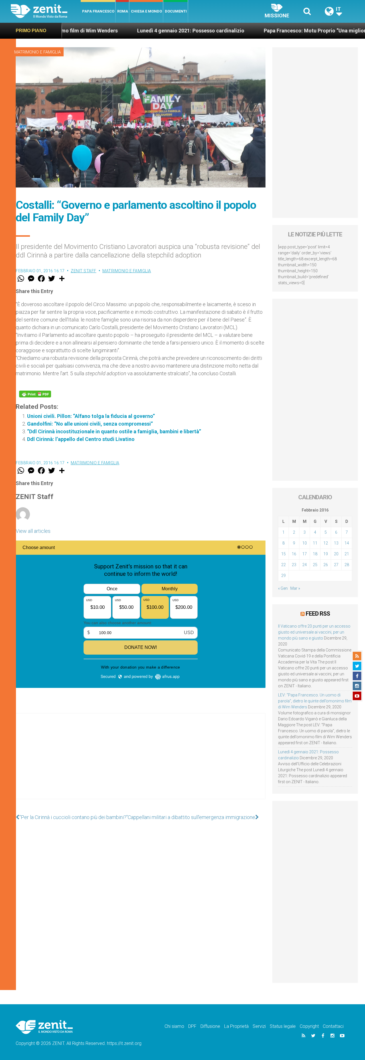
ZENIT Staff (83, 271)
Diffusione (210, 1026)
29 (283, 575)
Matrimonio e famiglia (37, 52)
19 (325, 554)
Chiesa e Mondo (146, 11)
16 (294, 554)
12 (325, 543)
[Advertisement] (140, 762)
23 (294, 564)
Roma (122, 11)
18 (315, 554)
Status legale (283, 1026)
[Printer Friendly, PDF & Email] (35, 394)
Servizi (259, 1026)
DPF (192, 1026)
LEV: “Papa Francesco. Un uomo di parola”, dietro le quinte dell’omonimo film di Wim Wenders (315, 701)
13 (336, 543)
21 (346, 554)
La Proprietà (236, 1026)
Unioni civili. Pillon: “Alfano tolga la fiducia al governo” (91, 416)
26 (325, 564)
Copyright (309, 1026)
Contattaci (333, 1026)
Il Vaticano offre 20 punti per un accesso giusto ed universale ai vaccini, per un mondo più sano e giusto (314, 632)
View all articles (33, 531)
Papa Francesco (98, 11)
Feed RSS (318, 613)
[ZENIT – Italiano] (46, 11)
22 (283, 564)
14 (346, 543)
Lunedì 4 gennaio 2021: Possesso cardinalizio (127, 31)
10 (304, 543)
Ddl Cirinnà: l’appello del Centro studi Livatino (81, 439)
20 (336, 554)
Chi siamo (174, 1026)
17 (304, 554)
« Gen (283, 588)
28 (346, 564)
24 (304, 564)
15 (283, 554)
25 (315, 564)
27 (336, 564)
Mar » (295, 588)
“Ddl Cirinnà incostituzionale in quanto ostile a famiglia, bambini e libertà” (114, 431)
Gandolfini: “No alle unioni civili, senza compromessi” (90, 424)
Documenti (176, 11)
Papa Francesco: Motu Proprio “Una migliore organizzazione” (273, 31)
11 (315, 543)
